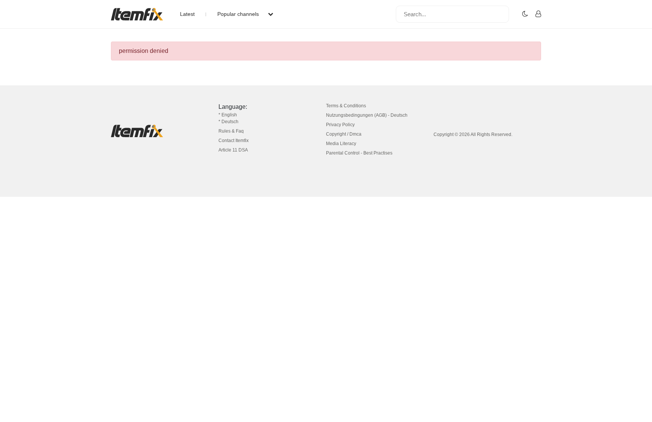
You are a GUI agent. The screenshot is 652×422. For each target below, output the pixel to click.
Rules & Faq (231, 131)
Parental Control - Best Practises (359, 153)
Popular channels (238, 14)
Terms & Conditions (346, 105)
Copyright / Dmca (343, 134)
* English (227, 114)
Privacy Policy (340, 124)
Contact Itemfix (233, 140)
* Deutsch (228, 121)
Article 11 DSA (233, 150)
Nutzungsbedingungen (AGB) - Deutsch (367, 115)
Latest (187, 14)
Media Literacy (341, 143)
